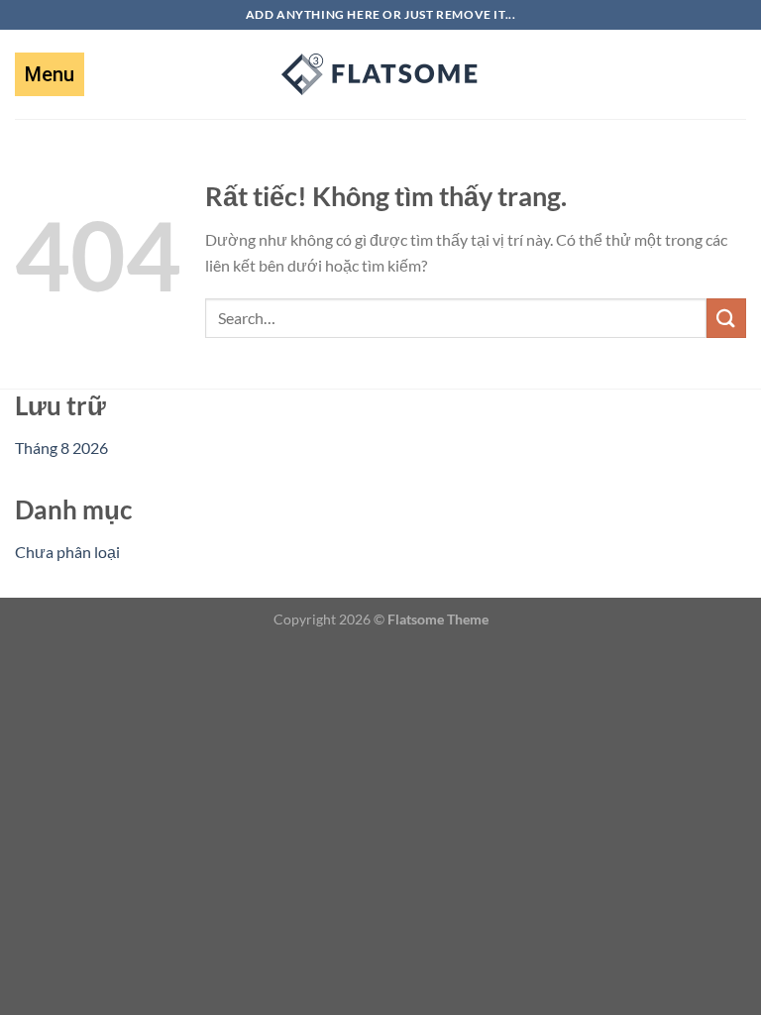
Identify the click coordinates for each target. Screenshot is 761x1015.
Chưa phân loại (67, 551)
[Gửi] (726, 317)
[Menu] (49, 74)
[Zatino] (380, 74)
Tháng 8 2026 (61, 447)
